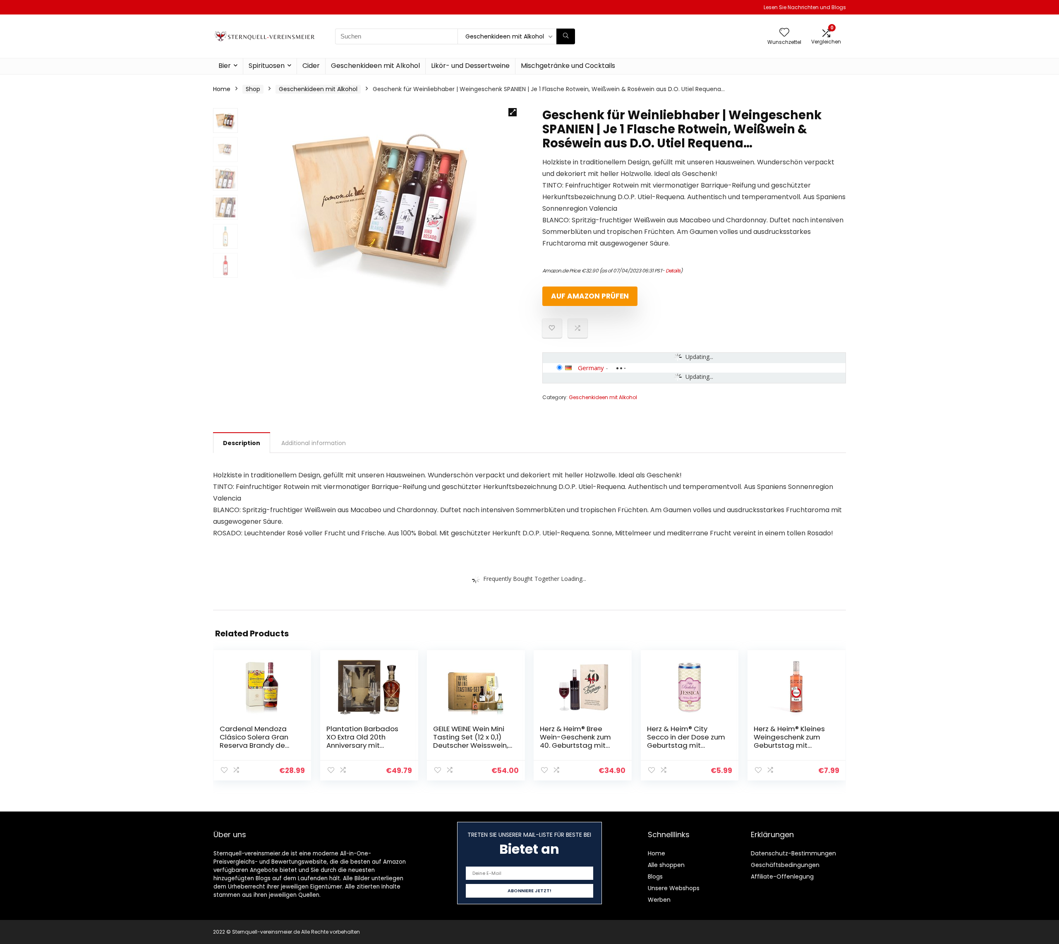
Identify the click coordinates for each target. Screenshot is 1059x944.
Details (673, 270)
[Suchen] (565, 36)
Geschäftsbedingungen (785, 865)
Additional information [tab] (313, 443)
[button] (512, 112)
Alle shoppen (666, 865)
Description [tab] (241, 443)
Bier (224, 65)
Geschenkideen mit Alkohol (375, 65)
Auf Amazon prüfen (590, 296)
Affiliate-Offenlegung (782, 876)
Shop (253, 89)
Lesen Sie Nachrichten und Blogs (805, 7)
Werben (659, 900)
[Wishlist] (784, 33)
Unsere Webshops (674, 888)
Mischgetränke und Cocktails (568, 65)
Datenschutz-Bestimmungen (793, 853)
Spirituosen (267, 65)
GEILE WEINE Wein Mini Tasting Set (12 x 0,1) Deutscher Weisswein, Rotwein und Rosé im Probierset (470, 745)
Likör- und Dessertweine (470, 65)
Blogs (655, 876)
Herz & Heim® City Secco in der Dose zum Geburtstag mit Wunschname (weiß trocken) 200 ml (686, 745)
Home (221, 89)
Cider (311, 65)
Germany (591, 368)
